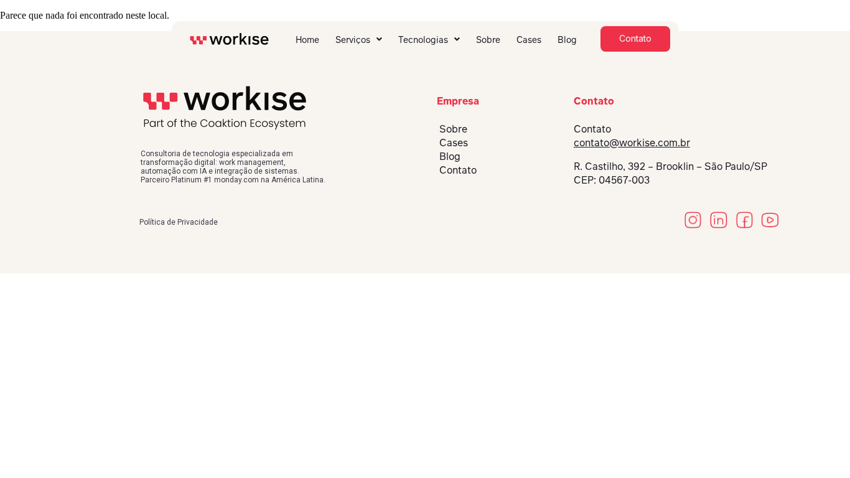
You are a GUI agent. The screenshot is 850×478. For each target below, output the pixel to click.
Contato (458, 169)
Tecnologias (423, 39)
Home (307, 39)
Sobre (488, 39)
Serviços (352, 39)
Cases (528, 39)
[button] (358, 39)
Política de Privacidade (178, 222)
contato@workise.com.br (632, 142)
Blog (567, 39)
